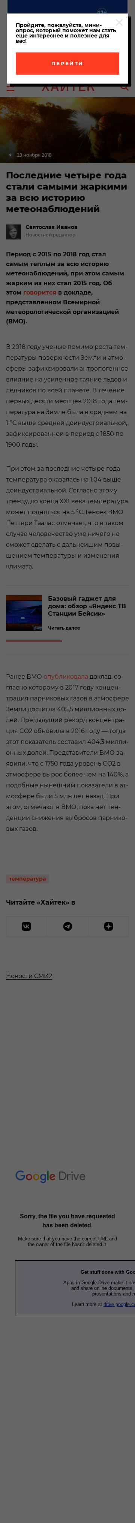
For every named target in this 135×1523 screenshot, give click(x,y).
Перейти (67, 63)
